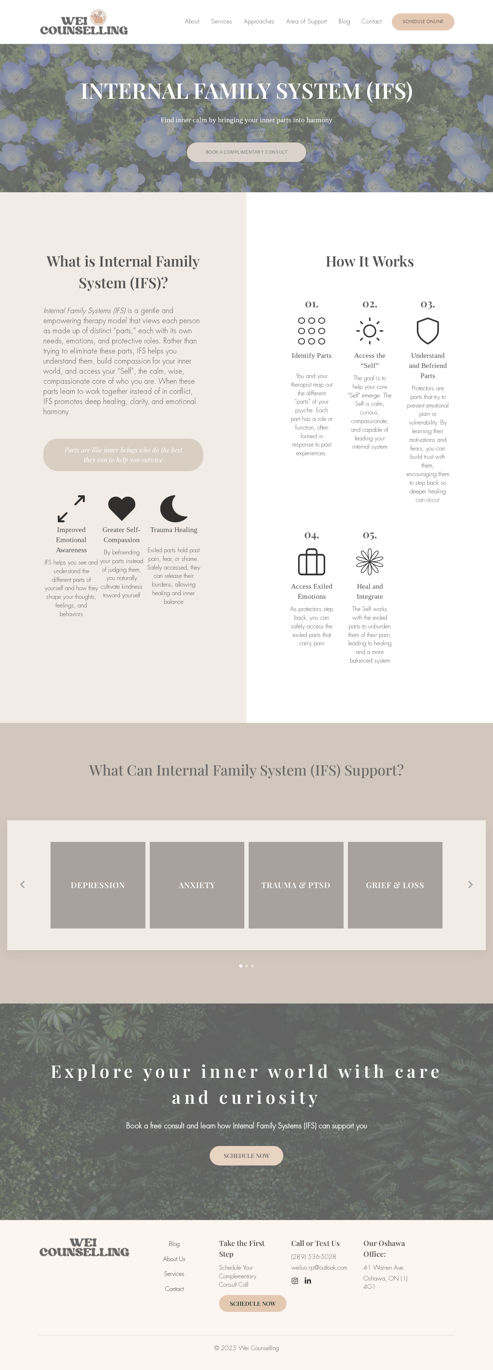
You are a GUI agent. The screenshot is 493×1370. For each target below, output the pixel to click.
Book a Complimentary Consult (247, 152)
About (192, 21)
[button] (240, 966)
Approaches (259, 21)
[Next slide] (470, 885)
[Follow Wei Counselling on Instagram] (294, 1281)
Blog (344, 21)
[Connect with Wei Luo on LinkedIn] (307, 1281)
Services (221, 21)
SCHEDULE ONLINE (423, 22)
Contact (372, 21)
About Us (174, 1259)
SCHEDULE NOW (247, 1155)
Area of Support (306, 21)
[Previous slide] (22, 885)
